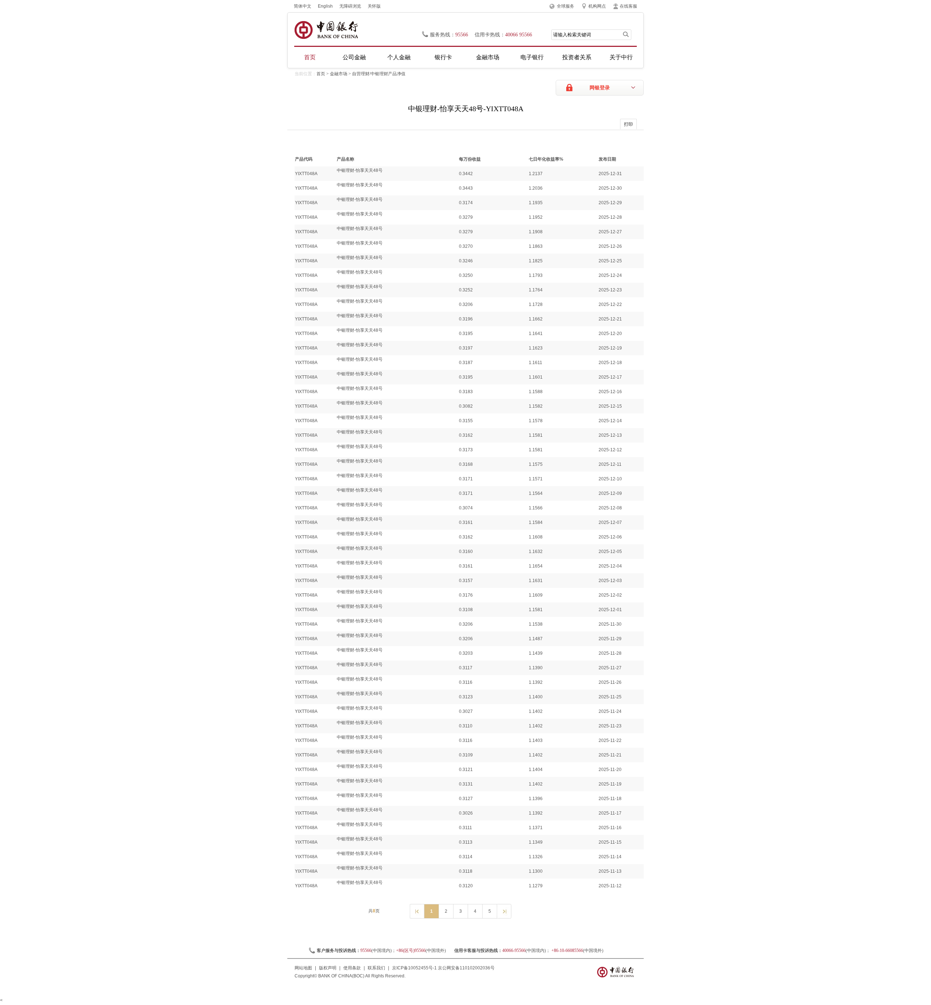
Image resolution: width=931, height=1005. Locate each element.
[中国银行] (326, 30)
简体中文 (302, 6)
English (325, 6)
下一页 (504, 911)
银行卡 (443, 57)
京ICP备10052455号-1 (414, 967)
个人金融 (399, 57)
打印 (628, 124)
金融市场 (487, 57)
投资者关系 (576, 57)
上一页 (416, 911)
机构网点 (597, 6)
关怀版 (374, 6)
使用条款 (352, 967)
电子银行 (532, 57)
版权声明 (327, 967)
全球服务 (565, 6)
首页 (310, 57)
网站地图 (303, 967)
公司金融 (354, 57)
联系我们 (376, 967)
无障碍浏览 (350, 6)
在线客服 (628, 6)
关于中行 (621, 57)
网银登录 (600, 87)
